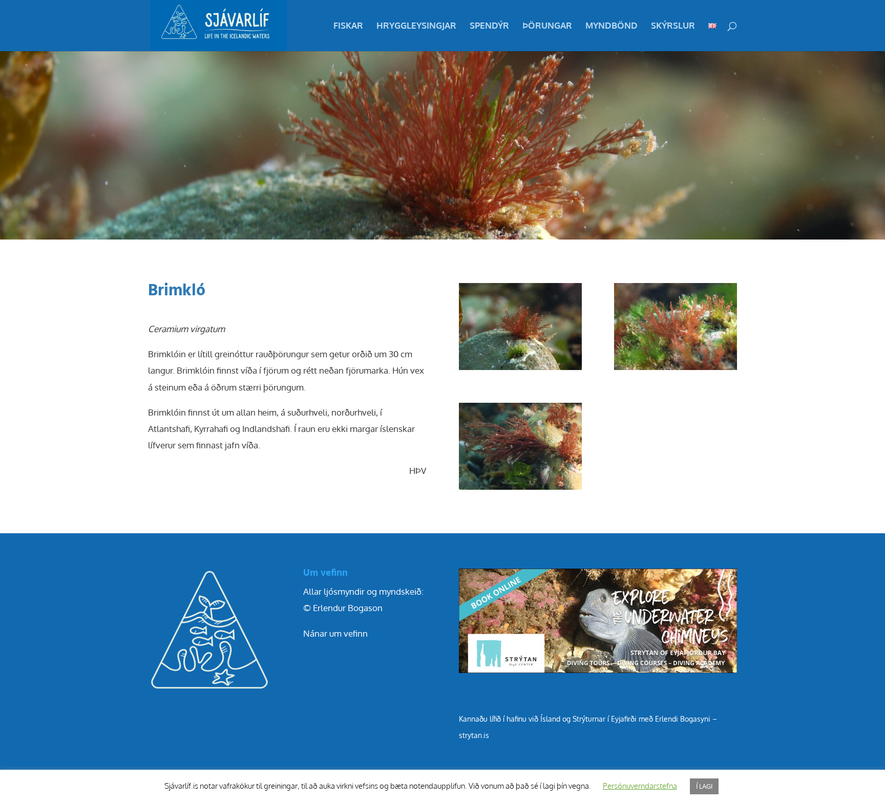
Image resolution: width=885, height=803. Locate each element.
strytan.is (474, 735)
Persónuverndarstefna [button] (640, 786)
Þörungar (547, 26)
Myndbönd (611, 26)
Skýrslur (673, 26)
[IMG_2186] (520, 369)
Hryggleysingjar (416, 26)
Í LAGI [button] (704, 786)
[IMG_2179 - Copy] (520, 489)
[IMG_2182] (675, 369)
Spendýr (489, 26)
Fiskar (348, 26)
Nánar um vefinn (335, 633)
